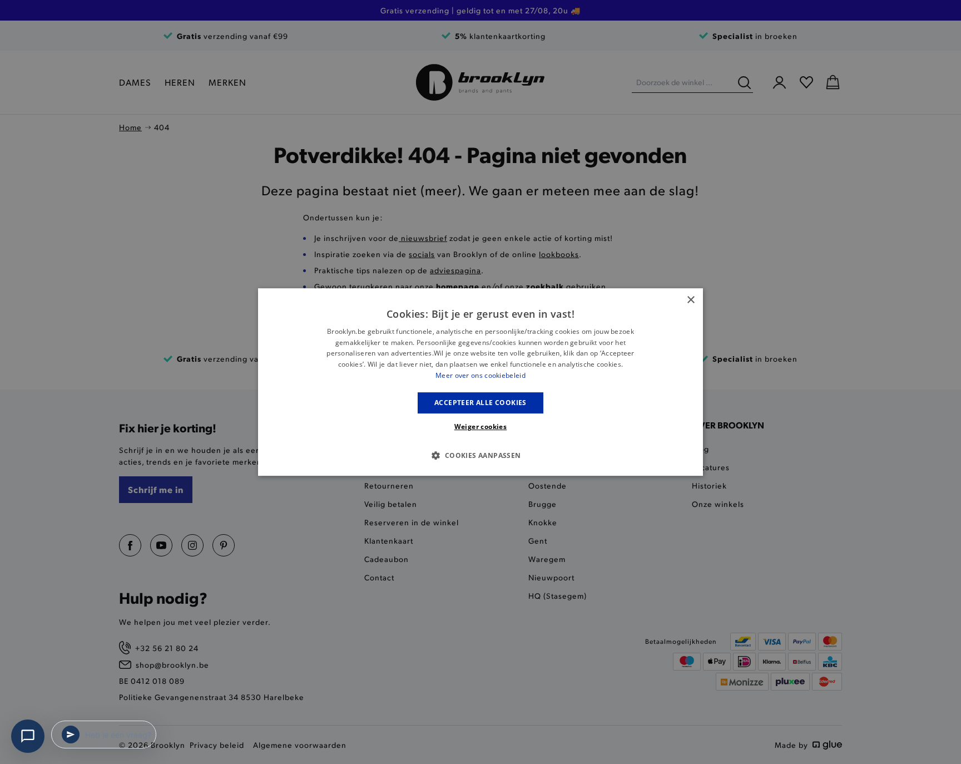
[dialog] (480, 382)
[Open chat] (27, 736)
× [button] (690, 300)
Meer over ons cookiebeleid (480, 375)
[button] (480, 455)
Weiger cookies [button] (480, 426)
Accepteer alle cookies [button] (480, 402)
